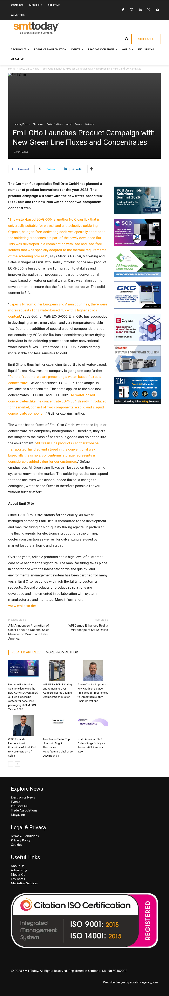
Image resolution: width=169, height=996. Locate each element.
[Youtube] (157, 10)
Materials (89, 124)
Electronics (38, 124)
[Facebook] (123, 10)
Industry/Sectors (21, 124)
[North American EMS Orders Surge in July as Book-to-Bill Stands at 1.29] (93, 725)
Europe (78, 124)
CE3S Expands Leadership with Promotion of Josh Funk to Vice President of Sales (22, 747)
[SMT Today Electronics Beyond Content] (36, 28)
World (69, 124)
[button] (126, 39)
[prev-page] (10, 764)
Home (11, 68)
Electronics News (29, 68)
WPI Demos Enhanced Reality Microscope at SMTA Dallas (88, 628)
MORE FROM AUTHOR (62, 652)
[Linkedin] (140, 10)
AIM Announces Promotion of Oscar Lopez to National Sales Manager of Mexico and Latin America (28, 632)
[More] (91, 169)
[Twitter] (149, 10)
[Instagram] (131, 10)
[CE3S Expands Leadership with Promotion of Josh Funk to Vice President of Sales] (23, 725)
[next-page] (17, 764)
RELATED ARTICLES (26, 652)
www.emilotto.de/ (22, 606)
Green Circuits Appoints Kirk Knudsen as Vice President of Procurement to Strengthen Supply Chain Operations (93, 693)
